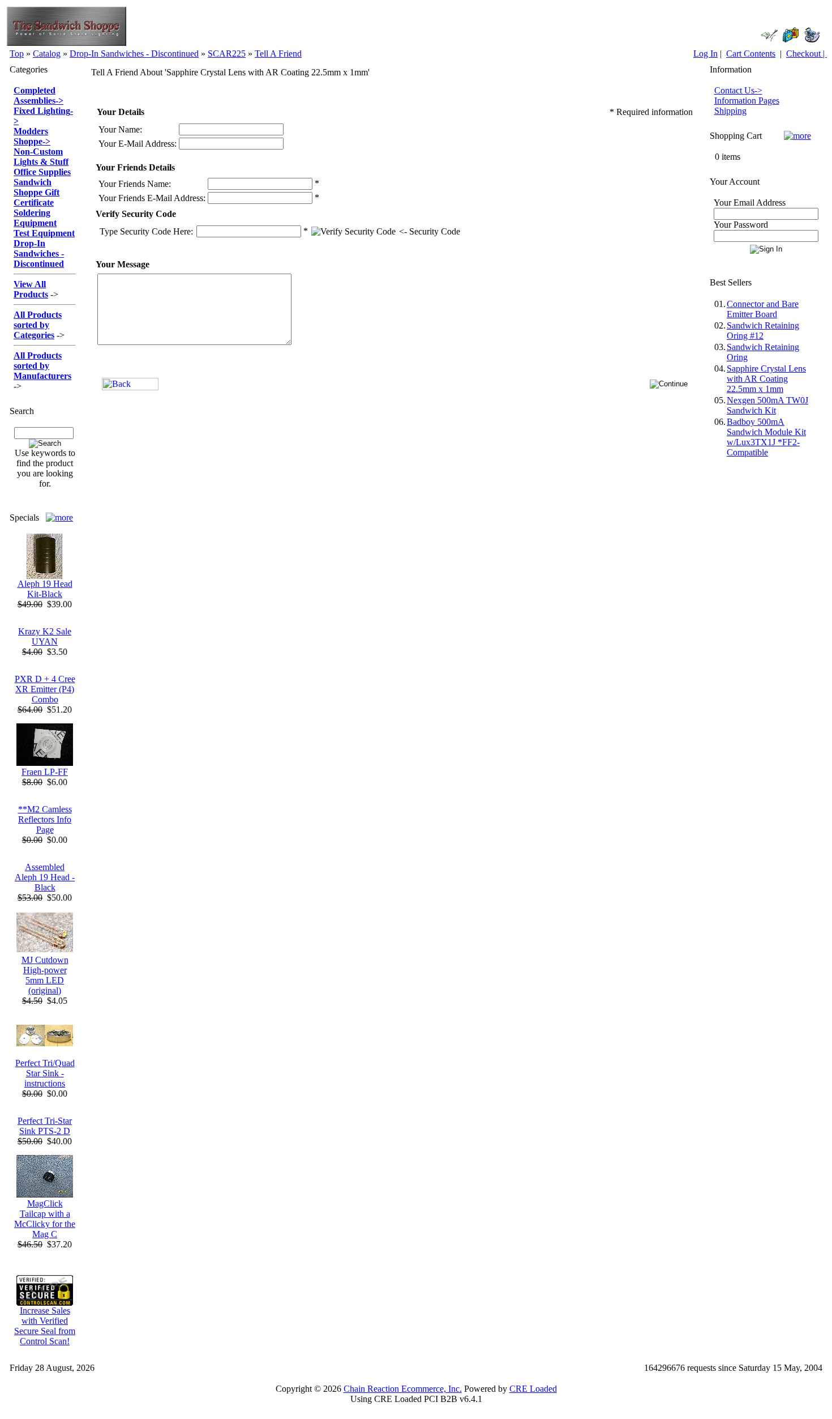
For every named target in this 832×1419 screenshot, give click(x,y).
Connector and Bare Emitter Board (763, 309)
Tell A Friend (278, 53)
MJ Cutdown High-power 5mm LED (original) (45, 975)
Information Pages (746, 100)
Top (17, 53)
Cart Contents (750, 53)
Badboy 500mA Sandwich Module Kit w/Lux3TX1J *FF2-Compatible (766, 437)
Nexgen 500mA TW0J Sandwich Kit (767, 405)
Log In (705, 53)
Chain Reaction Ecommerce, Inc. (403, 1389)
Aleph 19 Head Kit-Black (45, 589)
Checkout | (806, 53)
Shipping (730, 111)
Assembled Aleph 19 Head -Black (45, 877)
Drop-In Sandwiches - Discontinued (134, 53)
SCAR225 (227, 53)
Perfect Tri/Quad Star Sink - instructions (45, 1073)
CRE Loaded (533, 1389)
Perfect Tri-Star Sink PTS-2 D (45, 1126)
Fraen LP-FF (45, 772)
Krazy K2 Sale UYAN (44, 636)
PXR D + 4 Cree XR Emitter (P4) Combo (45, 689)
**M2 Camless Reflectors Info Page (45, 819)
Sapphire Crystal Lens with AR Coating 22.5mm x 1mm (766, 379)
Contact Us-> (738, 90)
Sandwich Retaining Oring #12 (763, 330)
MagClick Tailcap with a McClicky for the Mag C (44, 1219)
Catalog (47, 53)
